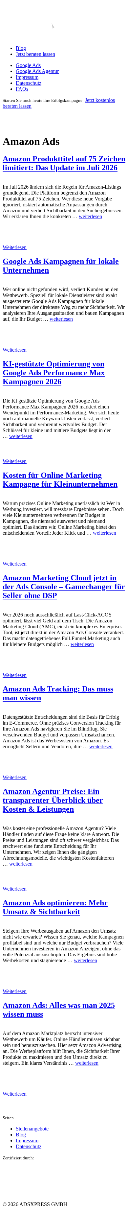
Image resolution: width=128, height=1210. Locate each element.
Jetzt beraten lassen (35, 54)
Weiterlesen (15, 247)
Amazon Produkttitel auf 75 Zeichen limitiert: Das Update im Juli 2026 (64, 163)
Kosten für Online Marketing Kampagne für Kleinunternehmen (60, 479)
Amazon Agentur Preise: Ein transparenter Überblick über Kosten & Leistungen (53, 800)
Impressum (27, 77)
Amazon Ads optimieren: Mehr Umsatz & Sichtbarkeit (55, 907)
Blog (21, 48)
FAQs (22, 89)
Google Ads (28, 65)
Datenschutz (28, 83)
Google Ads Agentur (37, 71)
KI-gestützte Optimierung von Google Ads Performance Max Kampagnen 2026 (54, 373)
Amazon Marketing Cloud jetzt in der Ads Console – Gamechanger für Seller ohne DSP (64, 586)
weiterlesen (90, 216)
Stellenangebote (32, 1128)
